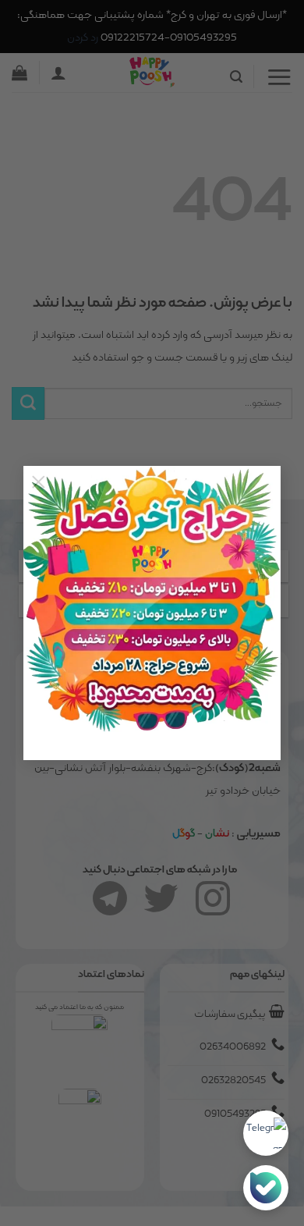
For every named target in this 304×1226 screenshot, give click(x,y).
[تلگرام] (265, 1133)
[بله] (265, 1187)
